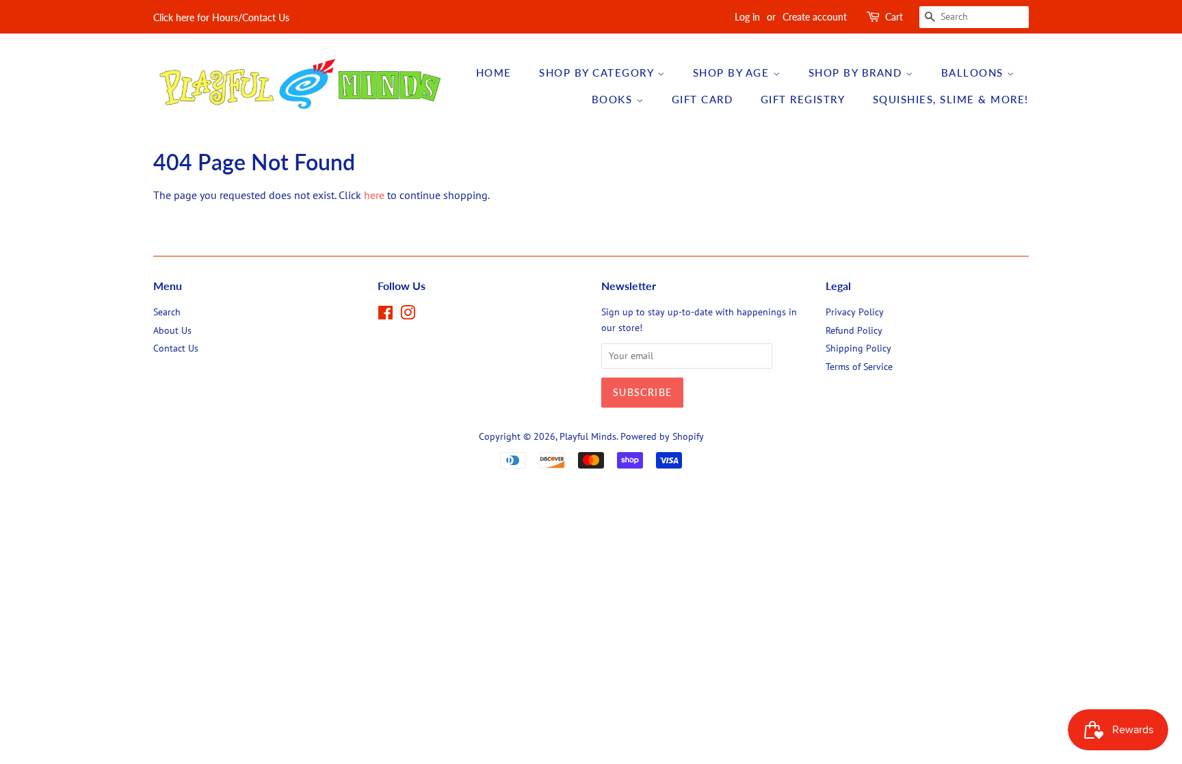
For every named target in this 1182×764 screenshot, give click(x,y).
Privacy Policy (855, 312)
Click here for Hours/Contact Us (221, 17)
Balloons (974, 72)
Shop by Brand (857, 72)
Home (494, 72)
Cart (894, 17)
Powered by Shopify (662, 436)
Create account (815, 17)
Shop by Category (598, 72)
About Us (172, 330)
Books (614, 99)
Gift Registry (803, 99)
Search (167, 312)
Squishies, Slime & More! (951, 99)
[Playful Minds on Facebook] (385, 315)
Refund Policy (854, 330)
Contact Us (175, 348)
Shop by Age (733, 72)
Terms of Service (859, 366)
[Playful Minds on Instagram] (407, 315)
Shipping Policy (858, 348)
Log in (747, 17)
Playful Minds (588, 436)
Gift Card (702, 99)
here (374, 195)
